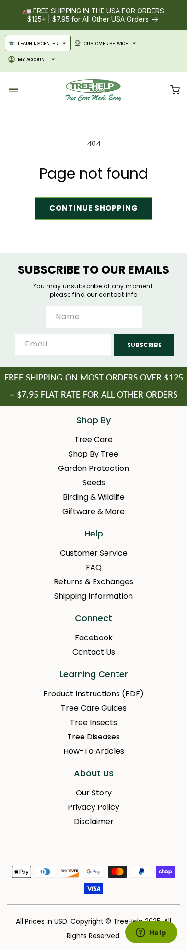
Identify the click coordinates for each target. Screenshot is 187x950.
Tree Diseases (93, 736)
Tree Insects (93, 722)
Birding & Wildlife (94, 497)
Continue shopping (93, 208)
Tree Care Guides (94, 708)
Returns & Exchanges (93, 581)
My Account (32, 59)
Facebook (94, 637)
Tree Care (93, 439)
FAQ (94, 567)
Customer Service (106, 43)
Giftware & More (93, 511)
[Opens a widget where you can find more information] (151, 933)
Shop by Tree (93, 453)
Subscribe (144, 345)
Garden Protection (93, 468)
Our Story (94, 792)
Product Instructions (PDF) (93, 693)
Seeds (93, 482)
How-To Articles (93, 751)
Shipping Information (93, 596)
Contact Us (93, 652)
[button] (175, 90)
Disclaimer (94, 821)
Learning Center (38, 43)
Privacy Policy (93, 807)
